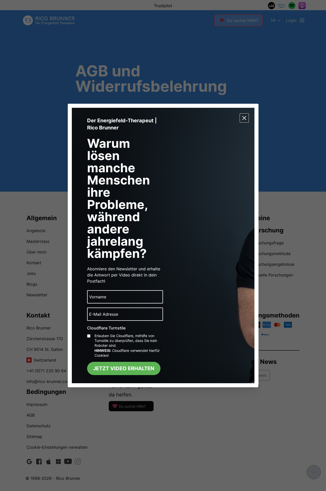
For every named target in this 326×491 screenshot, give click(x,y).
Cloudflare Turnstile (106, 327)
